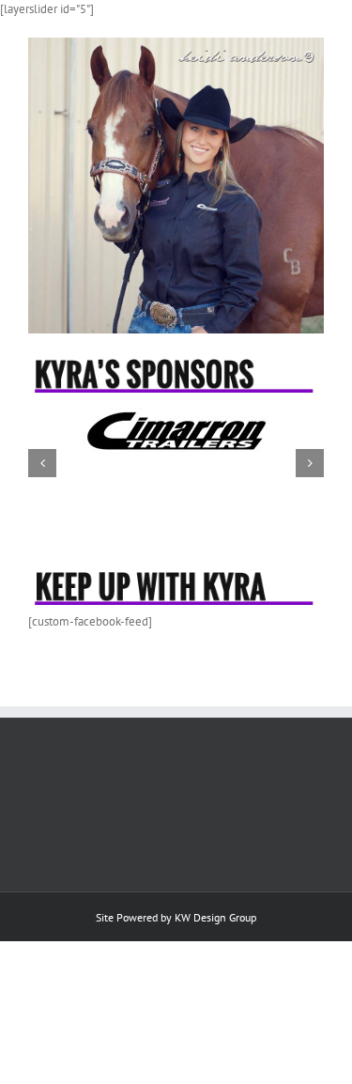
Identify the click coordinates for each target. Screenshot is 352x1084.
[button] (42, 463)
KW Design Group (215, 917)
